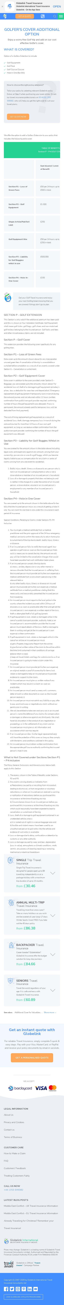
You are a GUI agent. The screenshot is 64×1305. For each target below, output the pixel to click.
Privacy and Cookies (14, 1122)
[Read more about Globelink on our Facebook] (6, 1289)
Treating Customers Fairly (17, 1175)
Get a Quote (24, 16)
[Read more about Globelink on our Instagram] (18, 1289)
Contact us (9, 1129)
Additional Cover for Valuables (27, 1012)
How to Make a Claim (14, 1153)
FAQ (6, 1160)
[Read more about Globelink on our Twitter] (12, 1289)
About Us (8, 1114)
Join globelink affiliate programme (23, 1297)
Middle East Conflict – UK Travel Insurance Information (31, 1205)
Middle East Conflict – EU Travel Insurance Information (31, 1213)
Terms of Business (13, 1137)
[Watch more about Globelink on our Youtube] (35, 1289)
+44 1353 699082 (13, 1189)
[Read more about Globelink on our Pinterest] (24, 1289)
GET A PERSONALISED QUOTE (32, 1057)
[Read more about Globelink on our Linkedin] (29, 1289)
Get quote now (18, 117)
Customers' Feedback (15, 1168)
